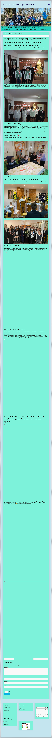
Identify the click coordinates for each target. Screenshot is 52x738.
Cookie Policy (36, 29)
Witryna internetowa (7, 685)
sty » (38, 717)
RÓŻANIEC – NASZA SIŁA (9, 659)
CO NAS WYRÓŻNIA (22, 29)
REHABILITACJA (15, 29)
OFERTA (41, 27)
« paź (36, 717)
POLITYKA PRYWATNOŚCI (43, 29)
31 (43, 716)
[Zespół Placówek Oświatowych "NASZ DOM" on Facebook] (48, 4)
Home (5, 712)
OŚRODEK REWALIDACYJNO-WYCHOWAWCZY (31, 27)
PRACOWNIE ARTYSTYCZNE (7, 29)
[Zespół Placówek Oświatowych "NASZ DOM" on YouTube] (50, 4)
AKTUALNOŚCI (4, 27)
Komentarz (6, 667)
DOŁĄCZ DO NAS (30, 29)
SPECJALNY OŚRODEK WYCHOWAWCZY (15, 27)
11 (45, 711)
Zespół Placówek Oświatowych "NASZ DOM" (18, 4)
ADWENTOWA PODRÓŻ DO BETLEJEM (41, 659)
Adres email (6, 681)
